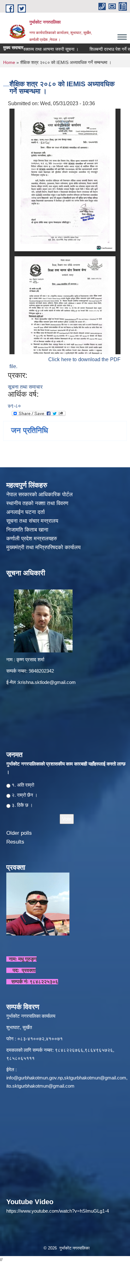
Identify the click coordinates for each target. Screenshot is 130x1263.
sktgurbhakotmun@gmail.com (95, 1077)
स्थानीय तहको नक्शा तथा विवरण (38, 503)
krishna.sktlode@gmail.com (47, 682)
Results (15, 842)
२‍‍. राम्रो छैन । (25, 795)
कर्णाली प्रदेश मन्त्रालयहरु (31, 539)
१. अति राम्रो (23, 785)
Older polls (19, 833)
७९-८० (14, 405)
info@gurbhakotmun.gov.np (34, 1077)
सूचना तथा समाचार (25, 387)
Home (9, 62)
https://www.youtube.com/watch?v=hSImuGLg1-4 (57, 1211)
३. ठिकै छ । (22, 805)
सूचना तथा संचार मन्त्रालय (33, 521)
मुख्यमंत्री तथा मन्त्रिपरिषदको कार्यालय (44, 547)
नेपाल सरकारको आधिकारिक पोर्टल (39, 495)
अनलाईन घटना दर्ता (25, 512)
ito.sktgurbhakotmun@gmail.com (40, 1086)
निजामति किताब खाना (28, 530)
